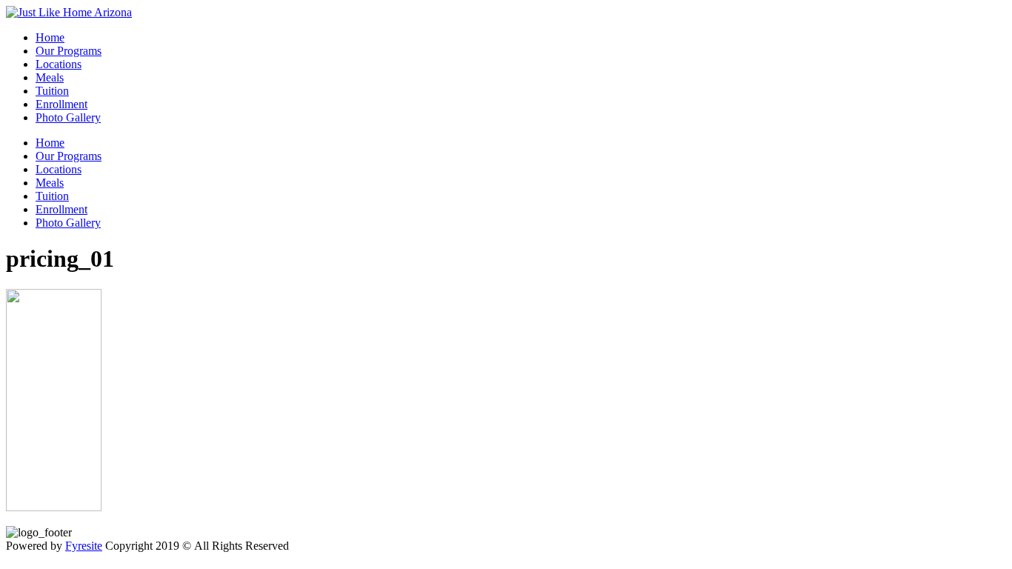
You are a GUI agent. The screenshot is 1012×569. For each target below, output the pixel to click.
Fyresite (83, 545)
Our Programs (68, 50)
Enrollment (61, 104)
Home (50, 37)
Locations (58, 64)
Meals (50, 77)
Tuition (52, 90)
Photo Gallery (68, 117)
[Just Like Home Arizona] (69, 12)
